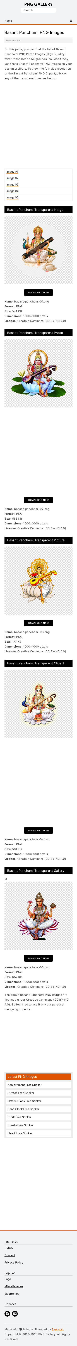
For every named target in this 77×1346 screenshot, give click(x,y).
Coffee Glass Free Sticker (24, 1101)
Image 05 (12, 197)
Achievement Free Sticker (25, 1085)
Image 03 (12, 184)
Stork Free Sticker (19, 1117)
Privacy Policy (13, 1262)
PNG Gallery (39, 4)
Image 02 (12, 178)
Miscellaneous (13, 1286)
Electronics (11, 1293)
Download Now (38, 292)
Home (8, 40)
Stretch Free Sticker (21, 1093)
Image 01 (12, 171)
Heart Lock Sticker (20, 1133)
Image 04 (12, 191)
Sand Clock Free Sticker (23, 1109)
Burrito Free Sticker (20, 1125)
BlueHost (58, 1329)
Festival (16, 40)
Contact (9, 1255)
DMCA (8, 1248)
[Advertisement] (38, 124)
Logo (7, 1279)
